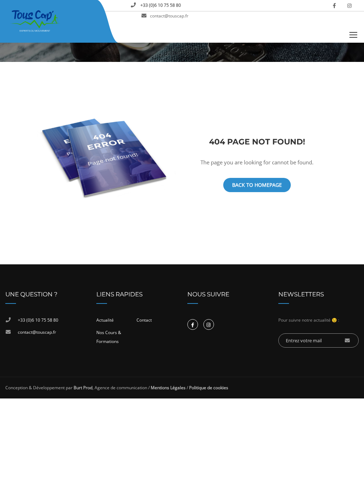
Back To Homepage (257, 184)
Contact (144, 320)
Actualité (105, 320)
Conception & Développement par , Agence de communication (76, 388)
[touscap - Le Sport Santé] (35, 21)
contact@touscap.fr (169, 16)
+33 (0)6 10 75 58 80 (160, 5)
